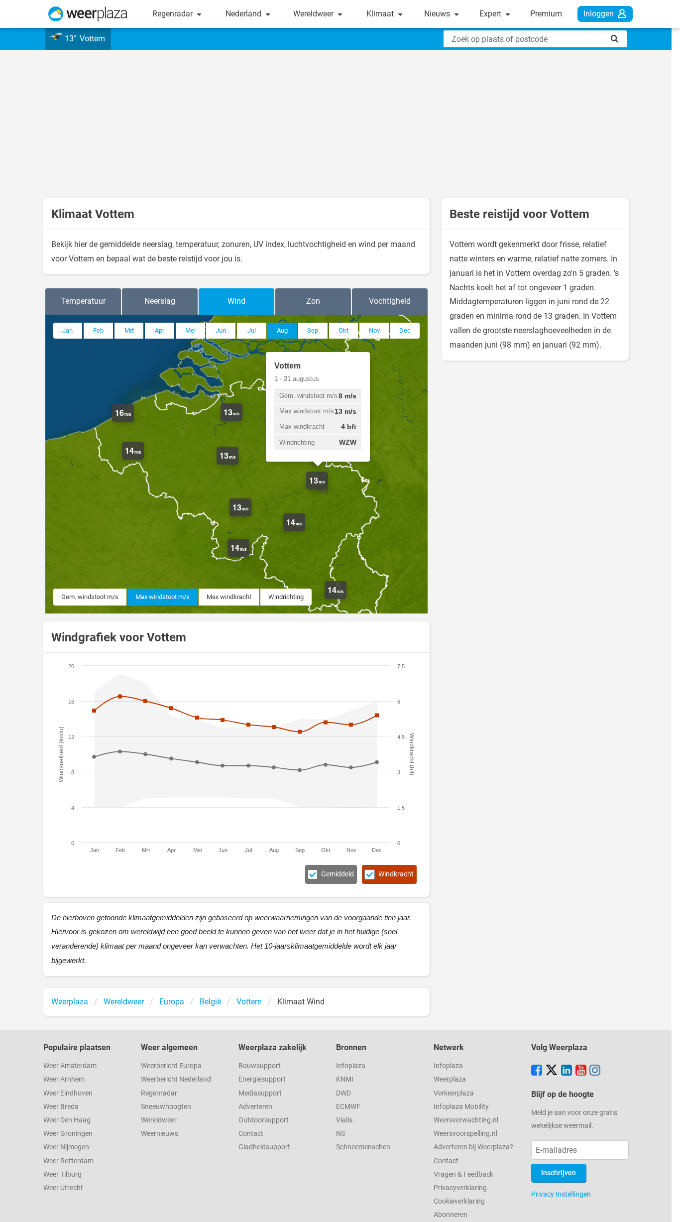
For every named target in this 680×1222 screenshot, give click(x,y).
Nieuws (438, 13)
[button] (134, 422)
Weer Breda (61, 1106)
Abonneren (450, 1215)
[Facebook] (536, 1071)
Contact (250, 1133)
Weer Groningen (68, 1133)
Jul (251, 330)
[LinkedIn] (566, 1071)
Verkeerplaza (454, 1093)
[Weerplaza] (87, 14)
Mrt (129, 330)
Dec (405, 330)
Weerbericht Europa (171, 1066)
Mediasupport (260, 1093)
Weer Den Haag (67, 1120)
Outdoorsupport (263, 1120)
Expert (491, 13)
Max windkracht (229, 597)
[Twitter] (551, 1071)
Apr (159, 330)
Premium (546, 13)
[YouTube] (580, 1071)
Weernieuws (159, 1133)
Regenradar (173, 13)
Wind (236, 301)
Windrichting (286, 597)
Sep (312, 330)
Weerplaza (450, 1079)
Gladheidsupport (264, 1147)
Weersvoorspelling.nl (465, 1133)
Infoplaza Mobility (461, 1106)
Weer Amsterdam (70, 1066)
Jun (221, 330)
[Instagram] (594, 1071)
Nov (374, 330)
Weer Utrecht (63, 1188)
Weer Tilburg (62, 1174)
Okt (343, 330)
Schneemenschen (363, 1147)
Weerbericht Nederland (176, 1079)
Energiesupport (262, 1079)
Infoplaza (350, 1066)
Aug (282, 330)
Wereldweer (314, 13)
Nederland (244, 13)
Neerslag (159, 301)
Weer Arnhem (64, 1079)
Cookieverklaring (459, 1201)
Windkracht (396, 874)
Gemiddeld (337, 874)
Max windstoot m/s (162, 597)
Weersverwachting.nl (466, 1120)
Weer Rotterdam (68, 1161)
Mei (190, 330)
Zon (313, 301)
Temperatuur (83, 301)
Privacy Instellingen (561, 1194)
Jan (67, 330)
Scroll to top (664, 1206)
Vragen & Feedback (463, 1174)
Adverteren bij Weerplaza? (473, 1147)
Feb (98, 330)
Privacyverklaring (460, 1188)
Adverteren (255, 1106)
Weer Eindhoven (68, 1093)
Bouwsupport (259, 1066)
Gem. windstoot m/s (89, 597)
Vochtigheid (390, 301)
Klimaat (381, 13)
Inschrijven (558, 1173)
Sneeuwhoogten (166, 1106)
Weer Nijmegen (66, 1147)
